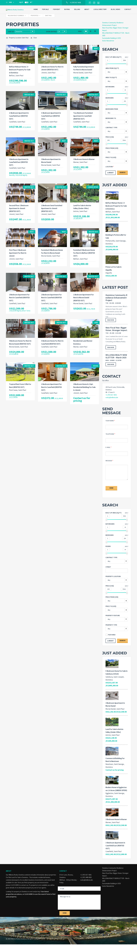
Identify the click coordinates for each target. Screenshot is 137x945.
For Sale (45, 9)
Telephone (110, 434)
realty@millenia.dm (112, 397)
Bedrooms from (112, 109)
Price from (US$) (112, 148)
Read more (110, 320)
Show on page (51, 32)
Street (108, 567)
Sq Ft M (25, 2)
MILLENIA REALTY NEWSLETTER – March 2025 (116, 356)
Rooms (108, 546)
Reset (111, 173)
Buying (67, 9)
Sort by (11, 32)
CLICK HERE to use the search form (37, 894)
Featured (111, 635)
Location (109, 167)
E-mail (108, 447)
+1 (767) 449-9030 (86, 877)
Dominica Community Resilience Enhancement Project (116, 298)
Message (109, 461)
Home (36, 9)
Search (122, 172)
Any (109, 131)
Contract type (111, 127)
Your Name (110, 421)
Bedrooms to (111, 118)
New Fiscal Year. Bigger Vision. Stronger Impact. (117, 329)
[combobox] (24, 31)
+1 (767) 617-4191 (111, 395)
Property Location (113, 576)
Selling (77, 9)
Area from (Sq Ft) (112, 68)
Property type (111, 625)
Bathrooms (110, 87)
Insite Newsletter (108, 41)
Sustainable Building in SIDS (111, 38)
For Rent (56, 9)
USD (10, 2)
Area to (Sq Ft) (111, 77)
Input (126, 57)
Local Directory (100, 9)
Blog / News (115, 9)
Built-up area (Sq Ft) (113, 57)
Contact (127, 9)
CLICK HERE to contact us (19, 885)
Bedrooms (110, 98)
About (86, 9)
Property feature (113, 615)
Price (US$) (110, 137)
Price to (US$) (111, 157)
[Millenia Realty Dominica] (16, 10)
